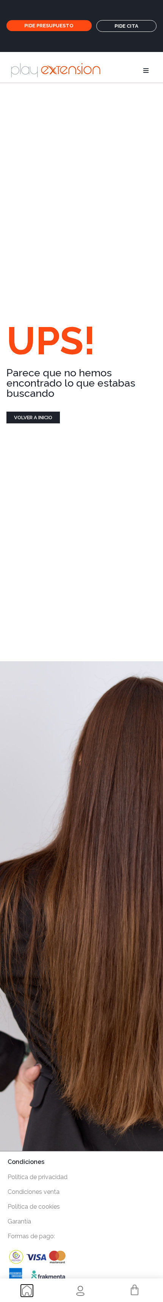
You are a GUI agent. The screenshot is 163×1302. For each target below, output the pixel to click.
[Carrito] (135, 1290)
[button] (146, 70)
